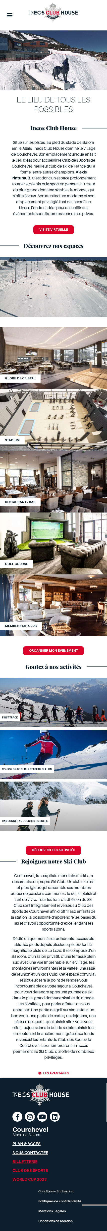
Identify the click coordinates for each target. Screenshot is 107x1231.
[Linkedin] (55, 1117)
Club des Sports (30, 1170)
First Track (10, 717)
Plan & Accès (26, 1144)
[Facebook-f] (17, 1117)
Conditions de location (55, 1221)
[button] (9, 15)
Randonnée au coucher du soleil (25, 821)
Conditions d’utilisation (55, 1191)
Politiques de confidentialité (59, 1201)
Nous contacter (30, 1153)
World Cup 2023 (29, 1179)
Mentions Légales (52, 1211)
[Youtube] (42, 1117)
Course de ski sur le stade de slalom (27, 769)
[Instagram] (30, 1117)
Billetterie (25, 1161)
